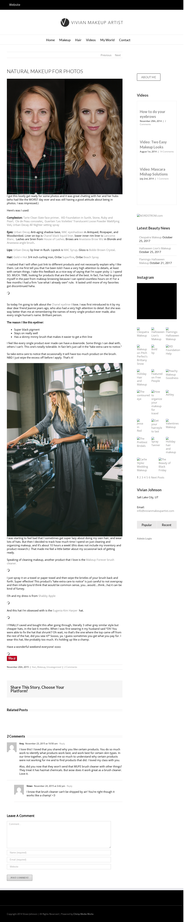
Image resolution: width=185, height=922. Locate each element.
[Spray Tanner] (155, 442)
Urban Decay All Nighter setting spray (36, 225)
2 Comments (70, 667)
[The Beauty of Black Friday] (166, 465)
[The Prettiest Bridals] (142, 442)
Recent (166, 525)
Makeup (41, 667)
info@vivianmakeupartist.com (155, 511)
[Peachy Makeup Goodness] (172, 374)
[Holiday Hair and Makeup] (142, 378)
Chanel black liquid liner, (59, 235)
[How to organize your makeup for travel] (156, 402)
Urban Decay (22, 232)
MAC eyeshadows (72, 232)
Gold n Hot (20, 257)
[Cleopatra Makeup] (143, 332)
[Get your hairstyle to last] (156, 426)
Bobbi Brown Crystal (102, 250)
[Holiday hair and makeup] (171, 445)
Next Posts (157, 477)
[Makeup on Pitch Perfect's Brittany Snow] (142, 355)
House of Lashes (53, 239)
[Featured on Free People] (156, 376)
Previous (106, 55)
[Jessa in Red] (140, 426)
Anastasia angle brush (20, 242)
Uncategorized (53, 667)
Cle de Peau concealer (28, 221)
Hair (34, 667)
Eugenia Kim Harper (65, 610)
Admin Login (144, 538)
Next (118, 55)
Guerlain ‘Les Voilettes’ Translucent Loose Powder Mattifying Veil (63, 223)
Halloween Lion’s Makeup (155, 248)
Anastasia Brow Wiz (91, 239)
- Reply (61, 743)
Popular (147, 525)
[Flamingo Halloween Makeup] (172, 334)
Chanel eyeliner (61, 304)
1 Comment (163, 178)
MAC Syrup (70, 250)
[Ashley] (170, 393)
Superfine (68, 257)
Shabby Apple (46, 596)
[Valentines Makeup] (172, 424)
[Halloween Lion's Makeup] (158, 334)
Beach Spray (91, 257)
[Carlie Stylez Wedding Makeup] (144, 465)
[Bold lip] (155, 350)
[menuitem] (15, 5)
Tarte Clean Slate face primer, (41, 217)
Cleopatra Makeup (150, 237)
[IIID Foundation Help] (173, 350)
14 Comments (167, 151)
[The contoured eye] (143, 395)
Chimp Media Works (83, 914)
